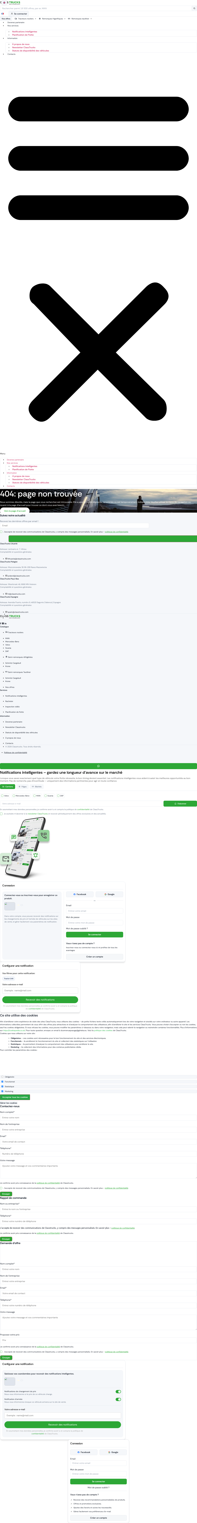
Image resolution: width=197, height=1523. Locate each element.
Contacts (11, 54)
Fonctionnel (10, 1082)
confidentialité (83, 809)
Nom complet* (7, 1112)
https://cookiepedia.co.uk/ (14, 1030)
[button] (98, 255)
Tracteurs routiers (26, 18)
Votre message (7, 1160)
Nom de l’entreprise (9, 1124)
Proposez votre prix (9, 1334)
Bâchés (38, 786)
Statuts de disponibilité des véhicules (30, 50)
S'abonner (182, 803)
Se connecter (94, 934)
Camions (9, 786)
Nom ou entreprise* (10, 1203)
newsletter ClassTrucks (38, 813)
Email (68, 905)
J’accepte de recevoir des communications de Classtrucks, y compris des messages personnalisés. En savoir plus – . (66, 532)
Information (12, 38)
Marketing (9, 1091)
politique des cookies (103, 1030)
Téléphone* (5, 1148)
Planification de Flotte (23, 34)
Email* (3, 1136)
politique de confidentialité (116, 532)
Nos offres (6, 18)
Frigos (24, 786)
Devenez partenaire (16, 22)
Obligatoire (9, 1077)
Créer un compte (94, 956)
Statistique (9, 1086)
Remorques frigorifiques (52, 18)
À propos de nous (20, 44)
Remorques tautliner (80, 18)
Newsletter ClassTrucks (23, 47)
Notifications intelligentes (24, 31)
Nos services (13, 25)
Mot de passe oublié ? (77, 928)
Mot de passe (72, 917)
